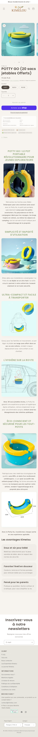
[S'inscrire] (32, 642)
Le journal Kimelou (7, 666)
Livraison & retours (7, 680)
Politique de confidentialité (10, 683)
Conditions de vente (8, 689)
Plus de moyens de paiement (19, 112)
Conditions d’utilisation (9, 686)
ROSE (23, 87)
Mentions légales (7, 677)
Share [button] (5, 137)
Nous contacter (6, 660)
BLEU (14, 87)
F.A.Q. (3, 654)
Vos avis (4, 657)
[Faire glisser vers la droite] (23, 62)
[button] (4, 9)
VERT (5, 87)
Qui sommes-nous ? (8, 674)
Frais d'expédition (14, 80)
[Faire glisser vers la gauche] (15, 62)
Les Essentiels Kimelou (9, 663)
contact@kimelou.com (9, 702)
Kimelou (10, 730)
